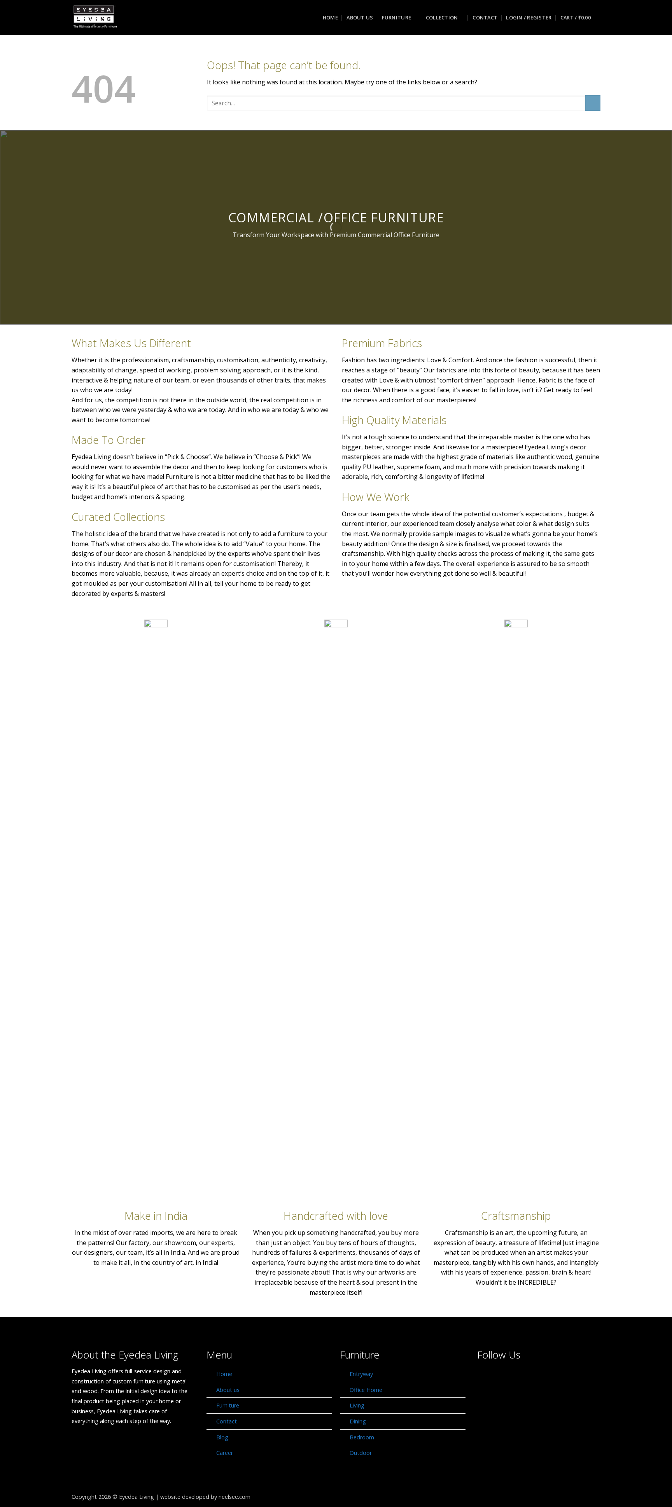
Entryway (361, 1374)
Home (330, 17)
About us (359, 17)
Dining (358, 1421)
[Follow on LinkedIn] (548, 1377)
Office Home (366, 1389)
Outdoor (361, 1452)
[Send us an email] (528, 1377)
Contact (484, 17)
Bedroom (362, 1437)
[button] (528, 17)
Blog (222, 1437)
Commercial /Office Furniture (336, 217)
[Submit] (592, 102)
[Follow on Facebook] (487, 1377)
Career (224, 1452)
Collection (442, 17)
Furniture (396, 17)
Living (357, 1405)
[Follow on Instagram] (507, 1377)
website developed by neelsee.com (205, 1496)
